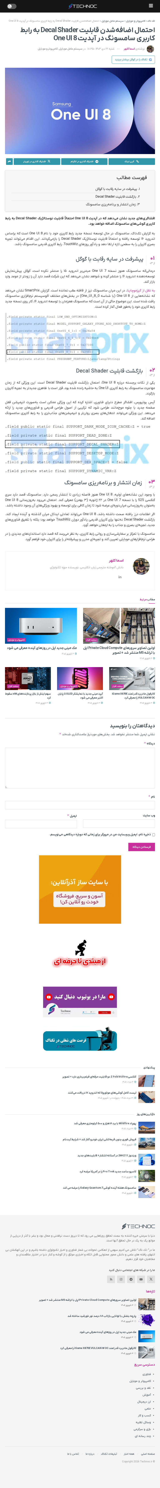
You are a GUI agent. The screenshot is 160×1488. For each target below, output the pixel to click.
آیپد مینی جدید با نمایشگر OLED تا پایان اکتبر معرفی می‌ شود (80, 695)
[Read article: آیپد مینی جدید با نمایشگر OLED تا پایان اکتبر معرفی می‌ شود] (80, 678)
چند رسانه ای (143, 1436)
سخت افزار (91, 640)
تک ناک (151, 21)
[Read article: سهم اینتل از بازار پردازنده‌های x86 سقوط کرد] (28, 678)
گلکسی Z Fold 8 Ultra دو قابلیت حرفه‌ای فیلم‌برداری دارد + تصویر (99, 1077)
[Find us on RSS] (111, 1279)
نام (151, 796)
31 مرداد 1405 (127, 1128)
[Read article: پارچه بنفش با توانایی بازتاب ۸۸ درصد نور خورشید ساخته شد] (146, 1320)
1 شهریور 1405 (128, 1144)
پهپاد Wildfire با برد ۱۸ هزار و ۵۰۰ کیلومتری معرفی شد (105, 1123)
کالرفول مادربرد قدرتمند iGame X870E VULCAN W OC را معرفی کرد (133, 695)
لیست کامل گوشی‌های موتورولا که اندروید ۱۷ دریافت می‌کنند (102, 1093)
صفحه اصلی (148, 1454)
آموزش (146, 1395)
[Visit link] (80, 889)
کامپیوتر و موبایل (135, 21)
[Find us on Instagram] (121, 1279)
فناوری (146, 1374)
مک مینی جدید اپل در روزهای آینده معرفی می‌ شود (42, 648)
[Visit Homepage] (83, 6)
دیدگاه (149, 743)
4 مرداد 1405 (128, 1082)
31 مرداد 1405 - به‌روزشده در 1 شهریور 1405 (116, 1098)
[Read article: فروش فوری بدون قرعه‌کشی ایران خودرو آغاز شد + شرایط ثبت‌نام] (146, 1144)
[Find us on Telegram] (131, 1279)
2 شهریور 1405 (127, 1160)
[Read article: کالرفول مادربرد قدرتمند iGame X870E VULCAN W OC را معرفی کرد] (132, 678)
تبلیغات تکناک (109, 1454)
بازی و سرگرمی (142, 1429)
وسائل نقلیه (143, 1422)
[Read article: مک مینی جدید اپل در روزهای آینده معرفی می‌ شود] (41, 626)
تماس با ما (73, 1454)
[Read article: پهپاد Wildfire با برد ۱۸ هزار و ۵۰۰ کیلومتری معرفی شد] (146, 1128)
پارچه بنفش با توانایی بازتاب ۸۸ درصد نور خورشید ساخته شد (102, 1316)
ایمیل (72, 816)
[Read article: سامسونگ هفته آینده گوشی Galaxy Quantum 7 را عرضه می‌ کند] (146, 1192)
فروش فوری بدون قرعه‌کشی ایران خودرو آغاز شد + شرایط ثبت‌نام (99, 1139)
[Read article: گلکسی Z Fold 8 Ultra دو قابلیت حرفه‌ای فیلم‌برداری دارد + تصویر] (146, 1081)
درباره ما (90, 1454)
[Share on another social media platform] (9, 161)
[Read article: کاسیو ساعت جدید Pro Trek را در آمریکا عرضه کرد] (146, 1176)
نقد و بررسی (143, 1388)
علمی (148, 1409)
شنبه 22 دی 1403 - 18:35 (101, 49)
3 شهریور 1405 (146, 658)
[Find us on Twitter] (151, 1279)
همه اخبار (129, 1454)
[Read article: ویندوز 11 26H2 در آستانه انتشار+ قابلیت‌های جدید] (146, 1160)
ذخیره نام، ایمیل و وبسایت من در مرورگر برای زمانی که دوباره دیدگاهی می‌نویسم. (100, 835)
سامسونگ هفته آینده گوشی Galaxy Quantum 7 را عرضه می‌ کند (99, 1188)
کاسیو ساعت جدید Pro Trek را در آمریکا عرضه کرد (108, 1171)
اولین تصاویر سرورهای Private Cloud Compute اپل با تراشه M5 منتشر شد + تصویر (87, 1300)
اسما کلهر (129, 49)
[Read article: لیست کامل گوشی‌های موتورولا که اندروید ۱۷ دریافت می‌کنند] (146, 1097)
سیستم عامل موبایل (112, 21)
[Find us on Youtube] (141, 1279)
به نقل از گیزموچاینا (141, 291)
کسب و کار (144, 1416)
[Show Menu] (151, 6)
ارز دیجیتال (144, 1402)
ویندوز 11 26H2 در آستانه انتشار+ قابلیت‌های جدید (107, 1155)
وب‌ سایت (149, 816)
